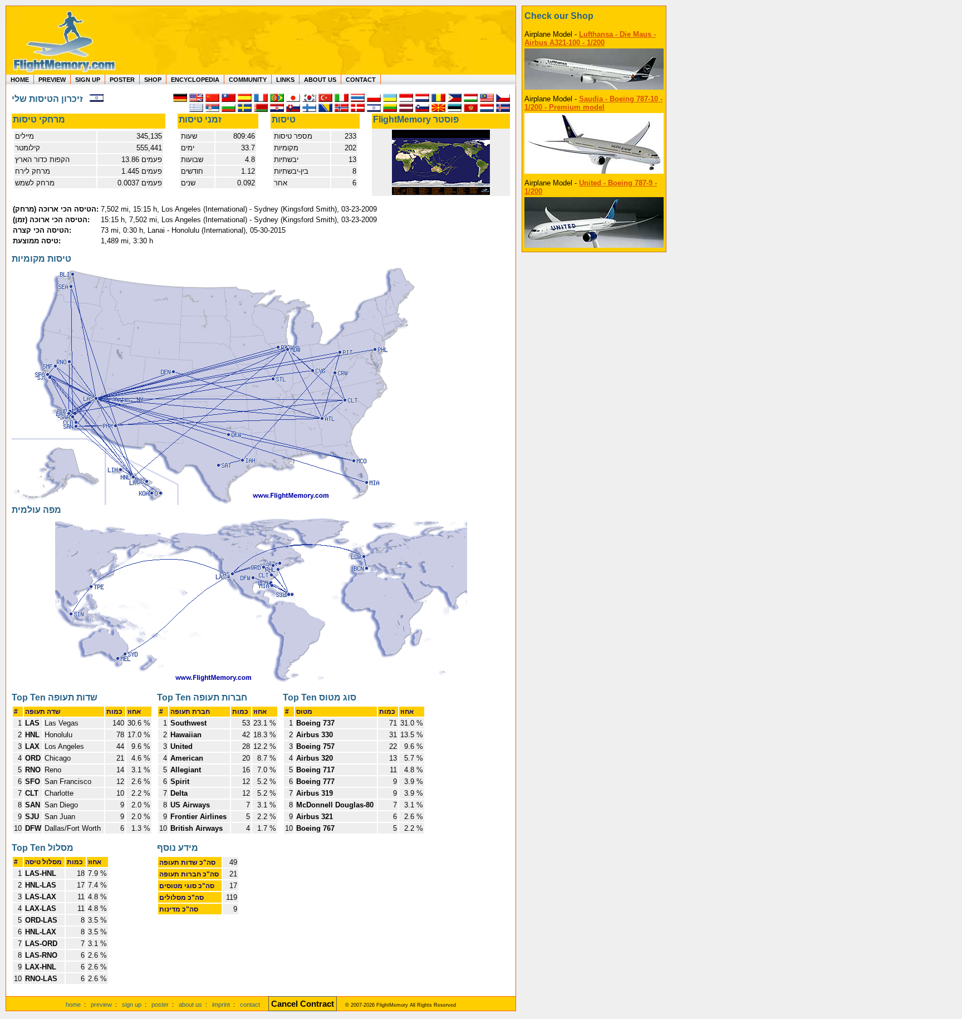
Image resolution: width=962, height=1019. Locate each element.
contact (250, 1004)
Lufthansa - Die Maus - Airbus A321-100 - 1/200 (590, 38)
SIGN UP (87, 79)
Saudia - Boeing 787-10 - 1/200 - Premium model (593, 103)
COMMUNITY (248, 79)
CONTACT (361, 79)
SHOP (152, 79)
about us (190, 1004)
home (73, 1004)
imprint (221, 1004)
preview (101, 1004)
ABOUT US (320, 79)
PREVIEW (52, 79)
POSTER (122, 79)
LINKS (285, 79)
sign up (131, 1004)
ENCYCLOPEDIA (195, 79)
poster (160, 1004)
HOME (20, 79)
